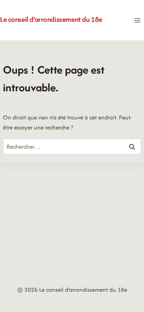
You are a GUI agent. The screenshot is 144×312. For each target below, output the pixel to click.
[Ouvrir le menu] (137, 20)
